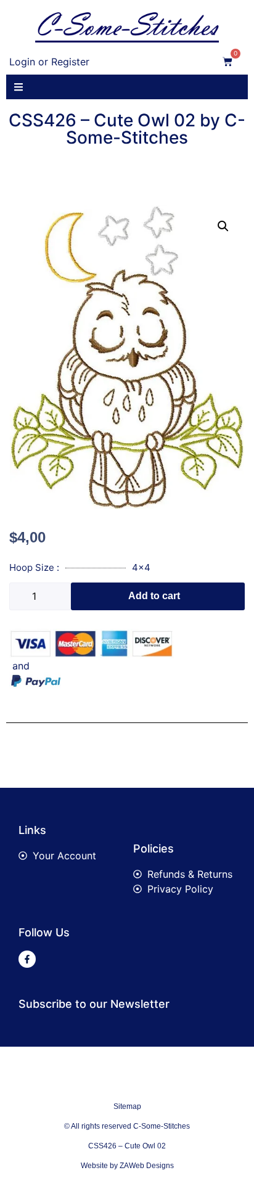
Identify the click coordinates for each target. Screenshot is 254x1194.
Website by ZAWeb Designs (127, 1165)
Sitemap (127, 1106)
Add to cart (154, 596)
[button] (223, 226)
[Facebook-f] (27, 959)
